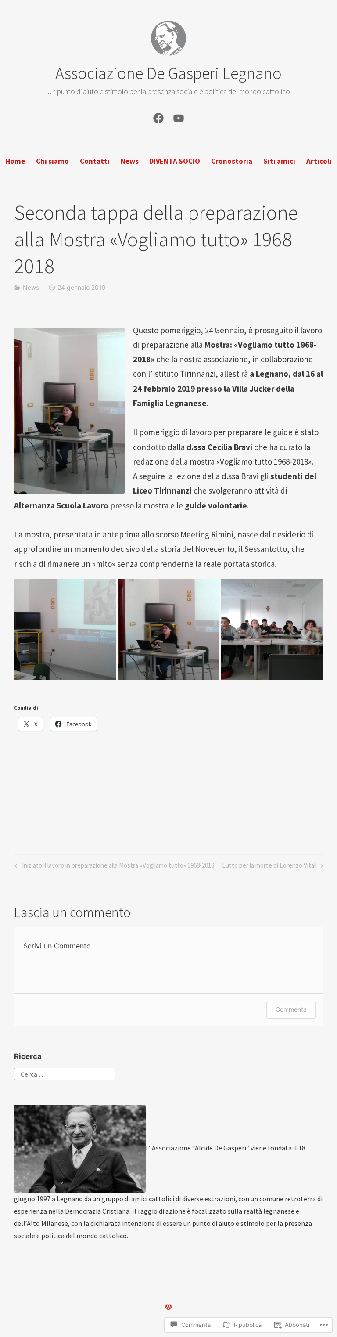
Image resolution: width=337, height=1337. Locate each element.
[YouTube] (178, 117)
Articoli (319, 161)
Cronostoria (231, 161)
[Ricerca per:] (64, 1073)
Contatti (95, 161)
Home (15, 161)
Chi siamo (52, 161)
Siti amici (279, 161)
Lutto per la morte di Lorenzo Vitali (269, 867)
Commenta (291, 1009)
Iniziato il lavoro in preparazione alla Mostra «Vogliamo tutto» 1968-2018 (113, 867)
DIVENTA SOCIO (174, 161)
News (130, 161)
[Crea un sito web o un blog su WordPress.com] (168, 1307)
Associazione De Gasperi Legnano (168, 73)
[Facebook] (158, 117)
